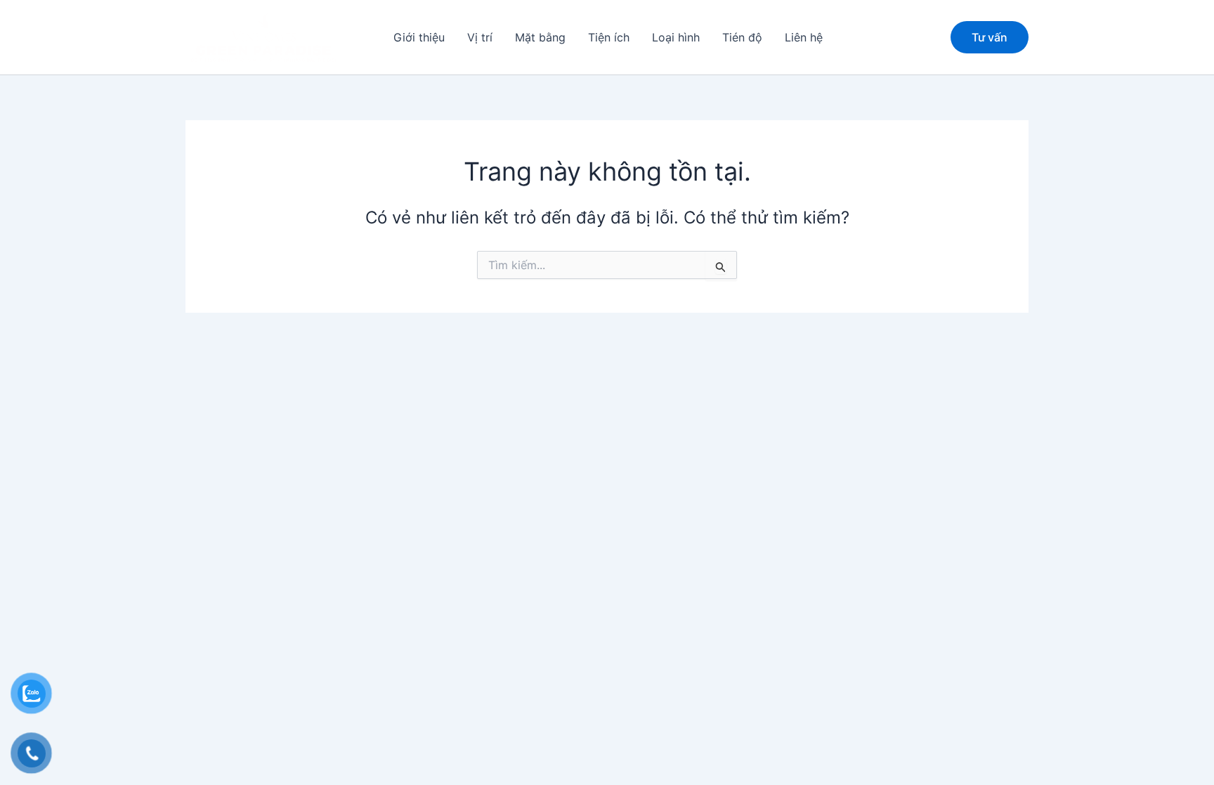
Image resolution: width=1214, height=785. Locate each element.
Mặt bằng (540, 37)
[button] (990, 37)
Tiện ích (608, 37)
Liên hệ (804, 37)
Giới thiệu (419, 37)
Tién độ (742, 37)
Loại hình (676, 37)
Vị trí (479, 37)
